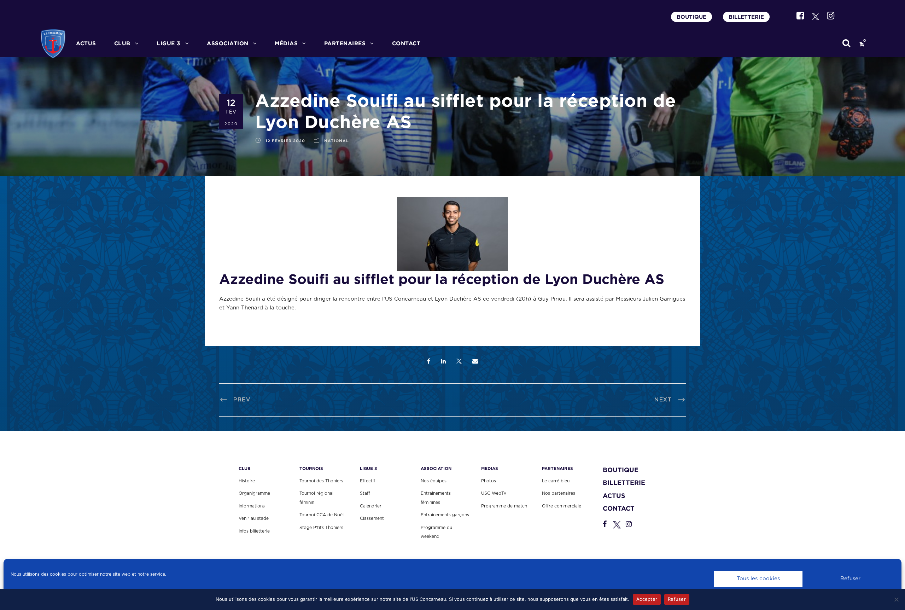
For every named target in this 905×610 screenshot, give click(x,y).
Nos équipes (433, 481)
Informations (252, 506)
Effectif (367, 481)
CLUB (122, 43)
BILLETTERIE (746, 17)
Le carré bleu (556, 481)
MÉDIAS (286, 43)
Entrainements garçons (445, 515)
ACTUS (86, 43)
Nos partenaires (558, 493)
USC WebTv (493, 493)
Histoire (247, 481)
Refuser (850, 578)
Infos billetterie (254, 531)
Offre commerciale (561, 506)
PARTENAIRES (345, 43)
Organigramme (254, 493)
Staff (365, 493)
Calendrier (370, 506)
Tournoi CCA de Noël (321, 515)
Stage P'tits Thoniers (321, 527)
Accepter (646, 599)
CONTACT (406, 43)
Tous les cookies (758, 578)
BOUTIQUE (691, 17)
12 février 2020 (285, 141)
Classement (372, 518)
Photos (488, 481)
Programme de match (504, 506)
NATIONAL (336, 141)
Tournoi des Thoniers (321, 481)
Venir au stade (254, 518)
